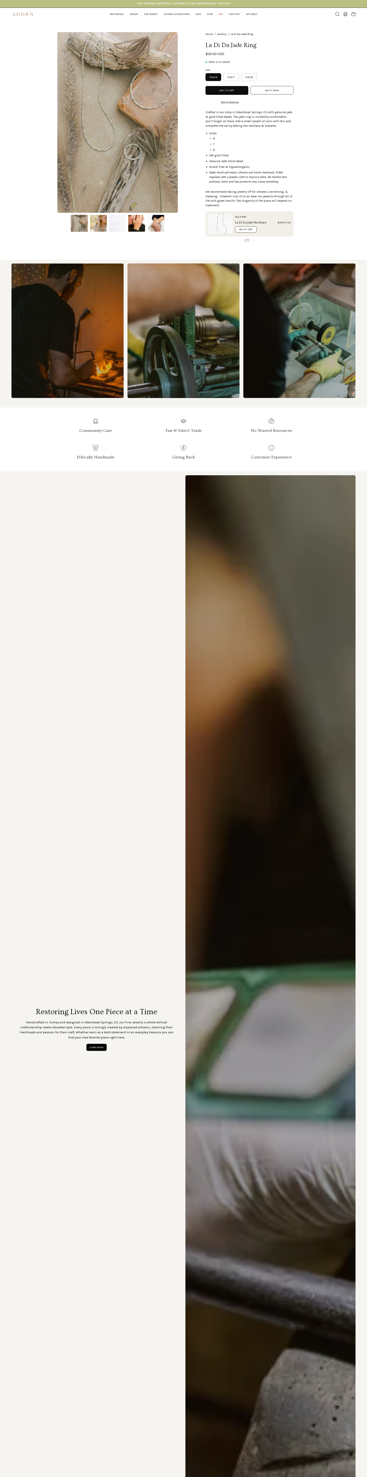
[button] (134, 14)
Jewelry (222, 34)
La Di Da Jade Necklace (250, 222)
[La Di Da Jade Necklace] (220, 224)
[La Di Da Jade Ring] (79, 223)
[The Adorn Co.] (24, 14)
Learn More (96, 1047)
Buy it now (272, 90)
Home (209, 34)
